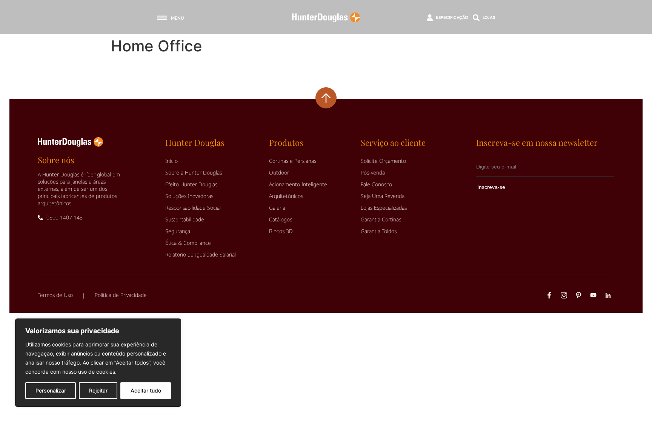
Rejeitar (98, 390)
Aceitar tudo (146, 390)
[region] (98, 362)
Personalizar (50, 390)
